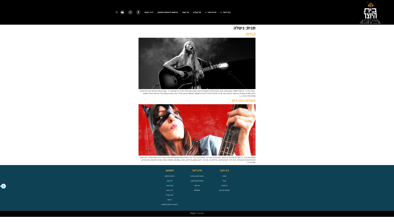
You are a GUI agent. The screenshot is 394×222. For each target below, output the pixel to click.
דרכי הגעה (148, 12)
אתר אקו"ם (169, 195)
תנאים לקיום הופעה (197, 181)
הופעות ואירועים (224, 190)
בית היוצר (227, 12)
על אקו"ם (197, 12)
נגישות (169, 200)
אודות (224, 176)
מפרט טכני (169, 185)
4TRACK (197, 190)
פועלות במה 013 (243, 100)
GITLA (250, 34)
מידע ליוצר (211, 12)
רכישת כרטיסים (170, 176)
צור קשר (185, 12)
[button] (3, 186)
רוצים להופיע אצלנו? (197, 176)
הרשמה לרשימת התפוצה (167, 12)
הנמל (224, 181)
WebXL (193, 213)
